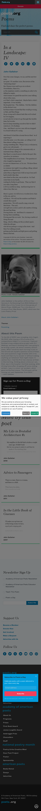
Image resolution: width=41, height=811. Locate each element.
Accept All (34, 413)
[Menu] (38, 2)
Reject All (26, 413)
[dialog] (20, 405)
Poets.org (6, 2)
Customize (6, 413)
